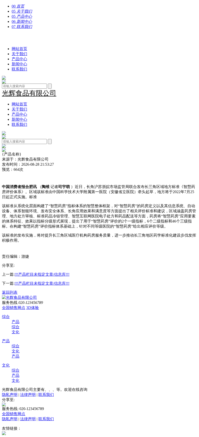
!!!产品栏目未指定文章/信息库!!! (42, 274)
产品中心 (19, 59)
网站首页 (19, 49)
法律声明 (28, 395)
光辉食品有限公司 (29, 38)
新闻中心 (19, 64)
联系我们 (19, 69)
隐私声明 (9, 395)
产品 (15, 322)
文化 (15, 332)
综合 (6, 317)
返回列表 (9, 292)
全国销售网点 (13, 308)
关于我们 (19, 54)
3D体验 (32, 308)
